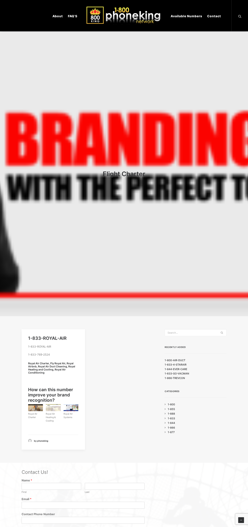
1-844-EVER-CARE (176, 369)
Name (27, 480)
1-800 (171, 404)
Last (87, 491)
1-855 (171, 409)
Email (26, 499)
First (24, 491)
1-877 (171, 432)
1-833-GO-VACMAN (177, 373)
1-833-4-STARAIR (175, 364)
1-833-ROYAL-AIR (47, 338)
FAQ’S (72, 16)
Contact (214, 16)
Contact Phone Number (38, 514)
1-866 (171, 427)
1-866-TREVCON (175, 378)
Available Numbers (186, 16)
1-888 (171, 413)
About (57, 16)
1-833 (171, 418)
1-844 (171, 422)
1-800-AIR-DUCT (175, 360)
